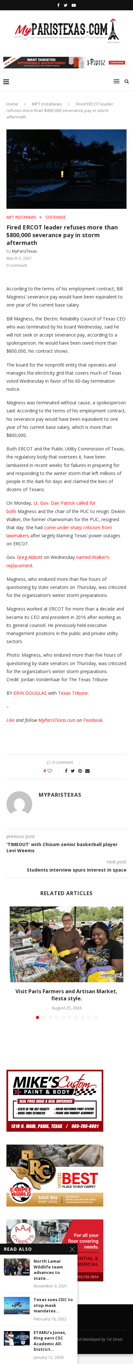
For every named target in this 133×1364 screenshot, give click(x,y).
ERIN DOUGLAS (30, 693)
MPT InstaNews (47, 104)
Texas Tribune (73, 693)
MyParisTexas (24, 251)
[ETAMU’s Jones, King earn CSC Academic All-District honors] (17, 1338)
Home (12, 104)
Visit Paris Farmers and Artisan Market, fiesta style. (66, 995)
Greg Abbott (30, 557)
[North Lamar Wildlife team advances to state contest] (17, 1267)
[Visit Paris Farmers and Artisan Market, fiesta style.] (66, 944)
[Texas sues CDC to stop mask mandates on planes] (17, 1305)
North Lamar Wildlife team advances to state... (48, 1269)
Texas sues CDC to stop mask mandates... (53, 1305)
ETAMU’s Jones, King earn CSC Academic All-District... (50, 1341)
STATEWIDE (55, 217)
